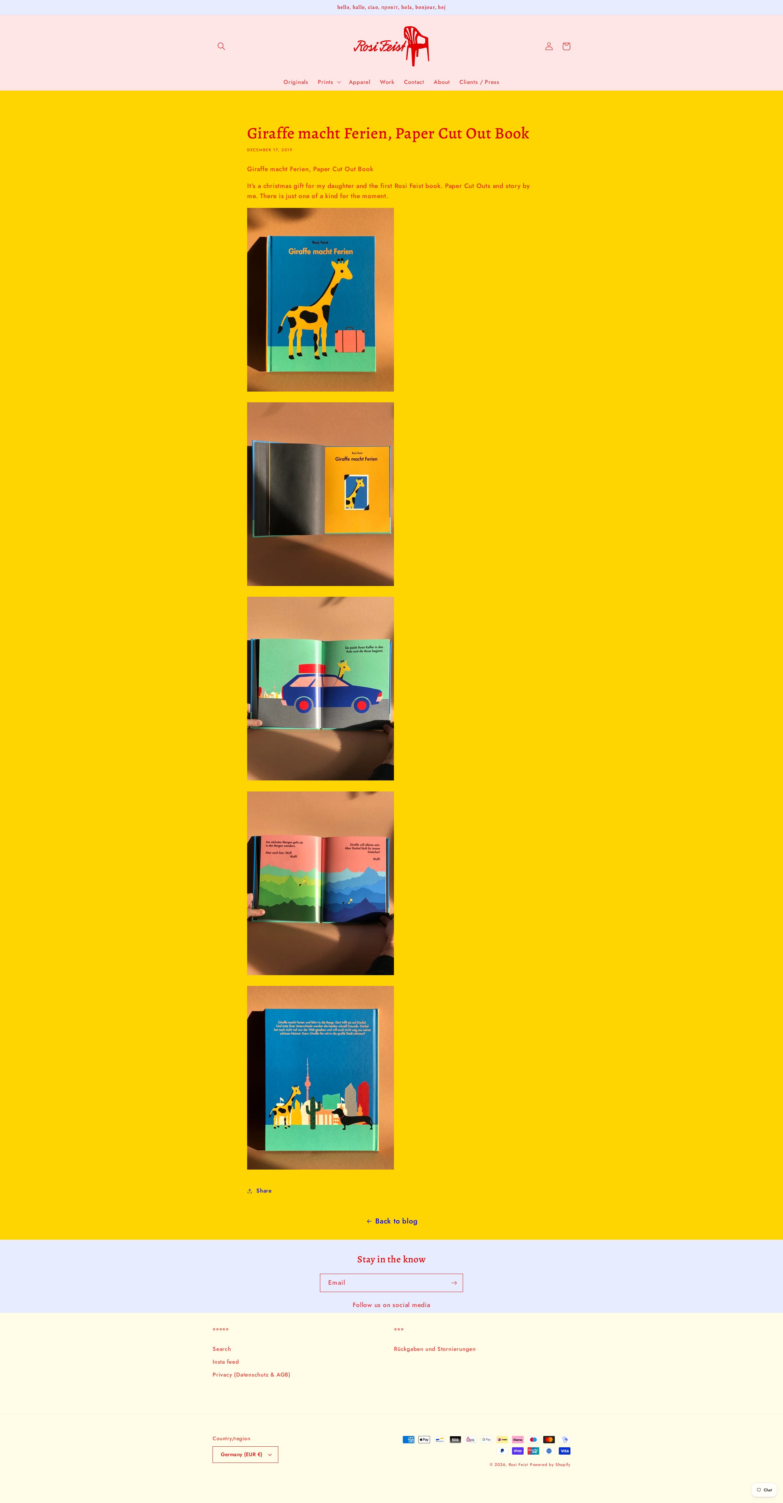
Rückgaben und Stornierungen (435, 1349)
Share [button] (264, 1191)
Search (222, 1349)
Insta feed (226, 1362)
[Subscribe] (454, 1283)
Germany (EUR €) (241, 1454)
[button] (221, 46)
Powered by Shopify (550, 1464)
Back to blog (396, 1221)
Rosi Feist (518, 1464)
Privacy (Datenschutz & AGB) (252, 1375)
